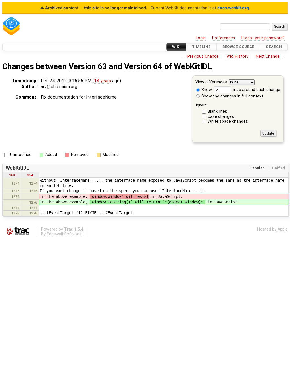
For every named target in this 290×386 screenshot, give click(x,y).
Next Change (268, 56)
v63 (12, 175)
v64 (30, 175)
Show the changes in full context (231, 96)
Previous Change (203, 56)
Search (274, 47)
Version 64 (143, 66)
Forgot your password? (263, 38)
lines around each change (255, 89)
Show (206, 89)
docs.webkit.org (233, 7)
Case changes (221, 116)
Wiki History (237, 56)
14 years (102, 80)
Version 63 (88, 66)
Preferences (223, 38)
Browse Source (238, 47)
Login (201, 38)
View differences (211, 82)
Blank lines (217, 111)
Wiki (176, 47)
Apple (283, 229)
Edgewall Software (64, 234)
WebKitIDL (193, 66)
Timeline (201, 47)
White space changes (228, 121)
